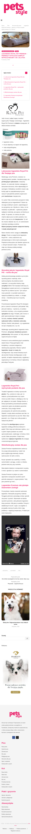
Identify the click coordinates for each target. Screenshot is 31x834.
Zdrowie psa (5, 751)
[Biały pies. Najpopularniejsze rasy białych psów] (15, 606)
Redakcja (11, 828)
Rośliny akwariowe (6, 814)
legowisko (13, 570)
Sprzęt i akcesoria (6, 795)
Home (3, 25)
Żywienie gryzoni (6, 800)
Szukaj (4, 635)
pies (19, 570)
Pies (8, 25)
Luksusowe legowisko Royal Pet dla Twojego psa (14, 77)
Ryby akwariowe (6, 809)
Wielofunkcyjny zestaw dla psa (13, 92)
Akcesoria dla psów (16, 25)
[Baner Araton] (15, 132)
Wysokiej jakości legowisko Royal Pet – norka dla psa (15, 83)
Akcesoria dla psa (6, 758)
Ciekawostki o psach (7, 763)
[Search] (29, 20)
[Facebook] (13, 737)
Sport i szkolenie (6, 761)
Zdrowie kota (5, 777)
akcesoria (5, 570)
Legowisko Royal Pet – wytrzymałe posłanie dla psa (14, 88)
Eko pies (4, 754)
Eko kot (3, 779)
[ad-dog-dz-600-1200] (15, 648)
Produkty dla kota (6, 781)
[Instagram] (17, 737)
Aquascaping (5, 806)
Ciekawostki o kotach (7, 786)
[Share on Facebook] (14, 65)
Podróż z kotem (5, 784)
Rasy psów (4, 746)
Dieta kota (4, 774)
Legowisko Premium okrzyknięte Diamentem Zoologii (13, 96)
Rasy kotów (4, 772)
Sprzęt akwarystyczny (7, 816)
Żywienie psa (5, 749)
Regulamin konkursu (15, 830)
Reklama (5, 828)
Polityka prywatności (21, 828)
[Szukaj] (27, 638)
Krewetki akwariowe (7, 811)
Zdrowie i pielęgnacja (7, 797)
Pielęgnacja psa (6, 756)
